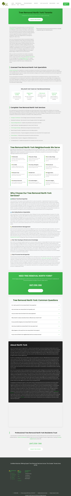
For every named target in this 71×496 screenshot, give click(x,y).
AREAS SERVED (52, 3)
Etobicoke (13, 478)
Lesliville (12, 477)
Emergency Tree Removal (15, 117)
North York (13, 476)
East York (13, 473)
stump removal (14, 175)
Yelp (18, 476)
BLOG (58, 3)
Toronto (22, 397)
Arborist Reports (14, 135)
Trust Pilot (19, 480)
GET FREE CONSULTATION (35, 290)
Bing (18, 474)
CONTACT (22, 4)
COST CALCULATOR (44, 3)
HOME (12, 3)
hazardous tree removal (30, 56)
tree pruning (25, 59)
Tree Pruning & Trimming (15, 127)
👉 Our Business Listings (19, 471)
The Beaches (13, 474)
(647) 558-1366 (35, 285)
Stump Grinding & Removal (16, 122)
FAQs (18, 4)
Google (19, 478)
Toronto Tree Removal (13, 70)
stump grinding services (23, 58)
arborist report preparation (46, 258)
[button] (66, 4)
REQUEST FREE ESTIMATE (35, 19)
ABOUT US (13, 4)
